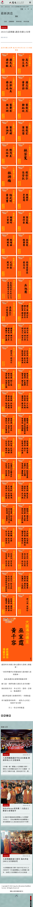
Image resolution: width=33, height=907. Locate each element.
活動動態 (11, 21)
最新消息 (7, 7)
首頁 (2, 7)
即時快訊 (19, 21)
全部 (5, 21)
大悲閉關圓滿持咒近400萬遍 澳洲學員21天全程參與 (16, 759)
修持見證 (26, 21)
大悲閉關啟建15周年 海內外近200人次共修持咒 (16, 860)
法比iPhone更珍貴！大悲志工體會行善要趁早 (16, 809)
